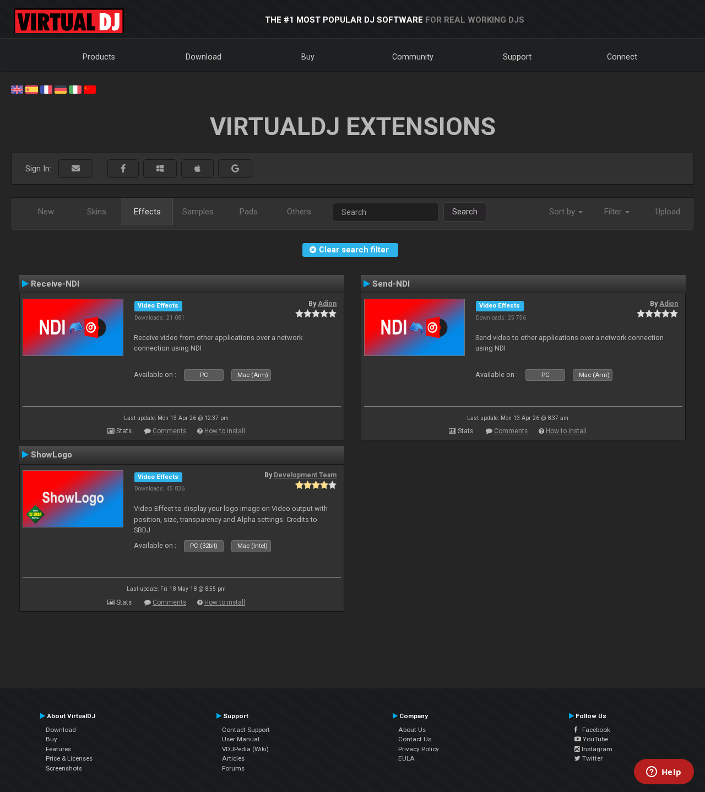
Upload (667, 212)
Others (299, 212)
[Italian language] (75, 89)
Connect (622, 56)
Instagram (596, 749)
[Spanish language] (31, 89)
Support (517, 56)
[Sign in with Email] (75, 169)
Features (58, 749)
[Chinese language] (90, 89)
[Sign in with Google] (235, 169)
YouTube (594, 739)
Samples (198, 212)
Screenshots (64, 768)
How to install (224, 431)
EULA (406, 758)
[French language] (46, 89)
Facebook (593, 730)
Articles (233, 758)
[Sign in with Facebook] (123, 169)
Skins (96, 212)
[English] (17, 89)
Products (99, 56)
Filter (614, 212)
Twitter (592, 758)
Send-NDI (391, 284)
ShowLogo (51, 455)
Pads (249, 212)
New (46, 212)
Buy (307, 56)
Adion (327, 304)
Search (465, 212)
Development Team (305, 475)
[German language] (61, 89)
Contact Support (246, 730)
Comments (169, 431)
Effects (147, 212)
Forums (233, 768)
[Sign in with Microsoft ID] (160, 169)
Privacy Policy (418, 749)
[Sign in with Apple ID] (197, 169)
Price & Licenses (69, 758)
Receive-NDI (55, 284)
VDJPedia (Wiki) (245, 749)
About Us (412, 730)
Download (203, 56)
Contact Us (414, 739)
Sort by (563, 212)
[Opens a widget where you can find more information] (663, 772)
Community (412, 56)
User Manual (240, 739)
